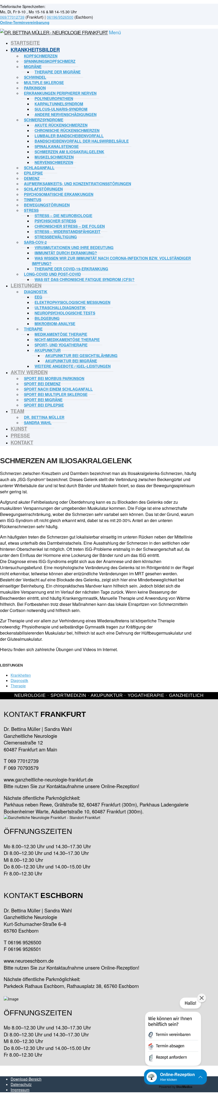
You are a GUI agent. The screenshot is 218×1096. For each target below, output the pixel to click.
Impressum (20, 1089)
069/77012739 (12, 17)
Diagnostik (19, 680)
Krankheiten (21, 675)
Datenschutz (21, 1084)
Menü (115, 32)
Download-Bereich (26, 1079)
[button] (172, 1032)
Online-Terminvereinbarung (24, 22)
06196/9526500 (60, 17)
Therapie (18, 685)
